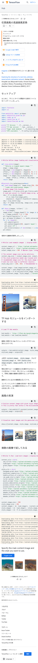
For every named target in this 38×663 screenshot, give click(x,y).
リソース (13, 15)
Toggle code (8, 555)
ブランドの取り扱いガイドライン (12, 640)
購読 (27, 654)
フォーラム (5, 613)
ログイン (33, 2)
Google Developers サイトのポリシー (24, 593)
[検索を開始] (27, 2)
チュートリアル (27, 15)
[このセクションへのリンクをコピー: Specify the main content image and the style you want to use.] (27, 551)
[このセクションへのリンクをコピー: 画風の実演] (15, 396)
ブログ (4, 609)
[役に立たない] (24, 18)
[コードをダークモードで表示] (31, 105)
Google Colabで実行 (12, 50)
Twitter (4, 619)
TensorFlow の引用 (7, 643)
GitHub (4, 616)
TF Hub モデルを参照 (11, 65)
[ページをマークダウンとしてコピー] (10, 26)
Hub (3, 8)
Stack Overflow (6, 636)
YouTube (4, 622)
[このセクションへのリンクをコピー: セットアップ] (17, 94)
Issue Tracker (6, 630)
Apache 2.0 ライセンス (20, 591)
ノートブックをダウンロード (14, 60)
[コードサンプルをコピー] (34, 105)
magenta (4, 71)
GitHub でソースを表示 (12, 55)
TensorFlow (5, 15)
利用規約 (4, 650)
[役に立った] (21, 18)
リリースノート (6, 633)
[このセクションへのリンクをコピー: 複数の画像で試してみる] (29, 448)
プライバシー (13, 650)
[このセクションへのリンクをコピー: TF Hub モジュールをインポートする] (8, 322)
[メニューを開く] (3, 2)
